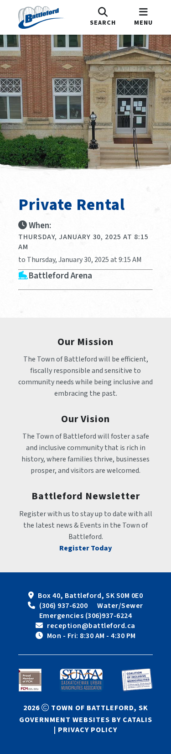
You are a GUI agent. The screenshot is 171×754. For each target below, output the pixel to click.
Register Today (85, 548)
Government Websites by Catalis (85, 720)
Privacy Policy (87, 730)
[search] (103, 17)
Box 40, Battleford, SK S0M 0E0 (90, 596)
